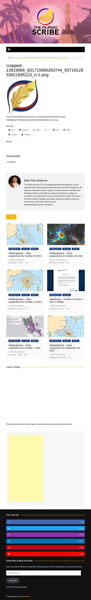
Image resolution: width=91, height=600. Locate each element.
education (26, 249)
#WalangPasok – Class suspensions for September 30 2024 (64, 348)
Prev (12, 217)
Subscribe (13, 580)
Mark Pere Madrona (18, 260)
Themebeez (25, 596)
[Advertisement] (26, 468)
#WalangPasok (14, 249)
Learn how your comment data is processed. (54, 424)
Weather (34, 249)
